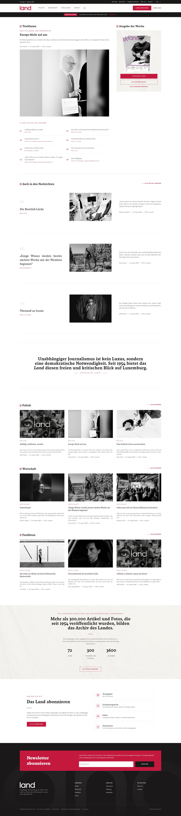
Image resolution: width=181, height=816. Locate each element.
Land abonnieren (142, 8)
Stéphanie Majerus (124, 212)
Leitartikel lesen (139, 76)
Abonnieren (109, 786)
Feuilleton (66, 8)
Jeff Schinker (123, 314)
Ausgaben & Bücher (133, 1)
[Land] (27, 785)
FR (157, 2)
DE (160, 2)
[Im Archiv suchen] (85, 8)
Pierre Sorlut (23, 46)
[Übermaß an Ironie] (90, 309)
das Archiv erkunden (90, 669)
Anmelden (157, 8)
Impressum (85, 809)
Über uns (143, 1)
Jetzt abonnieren (36, 724)
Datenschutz (55, 809)
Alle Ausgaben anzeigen (139, 86)
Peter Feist (120, 457)
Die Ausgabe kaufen (139, 82)
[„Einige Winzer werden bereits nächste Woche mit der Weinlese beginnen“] (90, 258)
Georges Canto (121, 520)
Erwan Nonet (123, 263)
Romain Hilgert (24, 520)
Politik (41, 8)
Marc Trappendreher (74, 586)
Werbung (114, 1)
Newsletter (122, 1)
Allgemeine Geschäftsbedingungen (70, 809)
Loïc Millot (23, 589)
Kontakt (150, 1)
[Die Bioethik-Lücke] (90, 207)
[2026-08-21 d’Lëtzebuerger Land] (139, 53)
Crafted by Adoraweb (155, 809)
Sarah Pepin (23, 455)
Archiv (77, 8)
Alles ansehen (155, 404)
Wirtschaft (53, 8)
